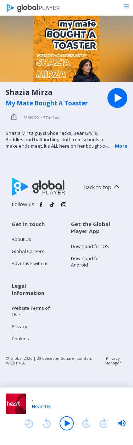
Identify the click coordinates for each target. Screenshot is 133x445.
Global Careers (28, 251)
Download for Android (85, 261)
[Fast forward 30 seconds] (86, 423)
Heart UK (41, 406)
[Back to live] (104, 423)
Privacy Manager (113, 360)
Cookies (20, 338)
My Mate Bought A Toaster (47, 103)
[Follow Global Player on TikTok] (52, 208)
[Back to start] (29, 423)
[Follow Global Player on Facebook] (41, 208)
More (121, 146)
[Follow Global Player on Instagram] (64, 208)
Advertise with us (30, 263)
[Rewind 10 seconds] (47, 423)
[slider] (122, 423)
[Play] (67, 423)
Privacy (19, 326)
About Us (21, 239)
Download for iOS (90, 246)
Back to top (97, 187)
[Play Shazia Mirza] (117, 98)
